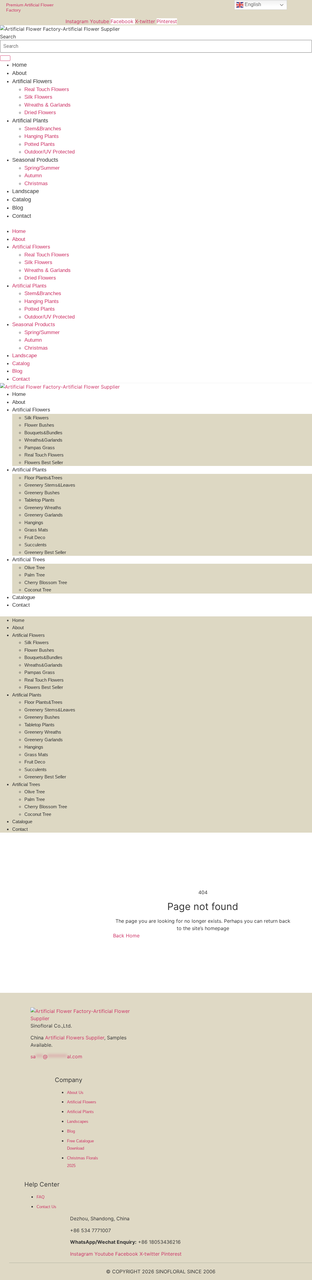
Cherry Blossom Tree (45, 582)
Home (19, 65)
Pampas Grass (39, 447)
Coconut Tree (37, 589)
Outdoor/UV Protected (49, 152)
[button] (156, 223)
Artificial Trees (28, 559)
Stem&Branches (42, 129)
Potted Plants (39, 144)
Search (8, 36)
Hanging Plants (41, 136)
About (19, 73)
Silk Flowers (38, 97)
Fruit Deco (34, 537)
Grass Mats (36, 529)
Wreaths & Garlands (47, 105)
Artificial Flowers (32, 81)
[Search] (5, 58)
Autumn (33, 175)
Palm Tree (34, 574)
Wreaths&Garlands (43, 440)
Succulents (35, 544)
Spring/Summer (42, 168)
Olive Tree (34, 567)
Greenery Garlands (43, 514)
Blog (17, 208)
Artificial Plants (30, 121)
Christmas (36, 183)
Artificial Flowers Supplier (74, 1038)
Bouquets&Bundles (43, 432)
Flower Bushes (39, 425)
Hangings (33, 522)
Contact (21, 216)
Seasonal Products (35, 160)
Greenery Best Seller (45, 552)
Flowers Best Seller (43, 462)
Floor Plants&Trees (43, 477)
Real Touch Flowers (46, 89)
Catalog (21, 199)
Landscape (25, 191)
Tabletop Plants (39, 499)
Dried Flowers (40, 112)
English (252, 4)
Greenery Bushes (42, 492)
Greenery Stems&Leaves (49, 485)
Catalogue (23, 597)
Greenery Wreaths (42, 507)
